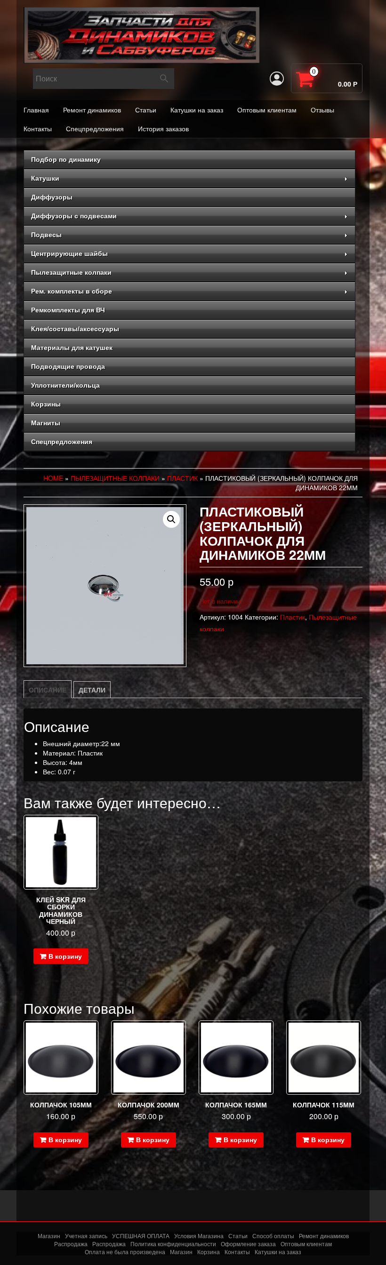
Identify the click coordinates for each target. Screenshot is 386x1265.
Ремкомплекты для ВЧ (68, 310)
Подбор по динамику (66, 159)
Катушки (45, 178)
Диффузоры (51, 197)
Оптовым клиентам (267, 109)
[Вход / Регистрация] (277, 79)
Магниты (45, 423)
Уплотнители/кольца (65, 385)
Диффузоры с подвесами (74, 216)
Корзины (46, 404)
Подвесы (46, 235)
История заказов (163, 128)
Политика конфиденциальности (173, 1244)
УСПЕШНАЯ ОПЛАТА (140, 1236)
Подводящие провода (68, 366)
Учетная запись (86, 1236)
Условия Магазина (199, 1236)
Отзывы (322, 109)
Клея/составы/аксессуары (75, 329)
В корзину (65, 956)
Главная (36, 109)
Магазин (49, 1236)
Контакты (38, 128)
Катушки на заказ (196, 109)
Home (53, 478)
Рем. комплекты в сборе (71, 291)
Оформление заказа (248, 1244)
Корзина (208, 1252)
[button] (171, 519)
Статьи (145, 109)
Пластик (182, 478)
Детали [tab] (92, 689)
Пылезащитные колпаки (71, 272)
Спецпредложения (95, 128)
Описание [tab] (47, 689)
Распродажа (71, 1244)
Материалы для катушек (72, 347)
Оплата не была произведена (125, 1252)
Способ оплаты (273, 1236)
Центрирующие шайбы (69, 253)
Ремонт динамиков (92, 109)
